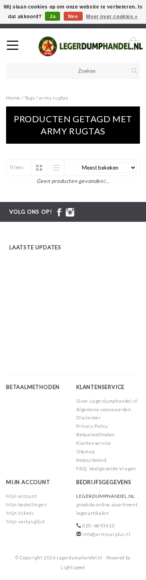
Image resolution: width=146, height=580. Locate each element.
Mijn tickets (20, 513)
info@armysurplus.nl (106, 534)
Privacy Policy (92, 426)
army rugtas (53, 98)
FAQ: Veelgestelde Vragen (106, 468)
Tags (30, 98)
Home (13, 98)
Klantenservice (93, 443)
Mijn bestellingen (26, 504)
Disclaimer (88, 417)
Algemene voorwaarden (103, 409)
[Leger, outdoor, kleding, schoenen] (91, 46)
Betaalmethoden (95, 434)
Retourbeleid (91, 460)
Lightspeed (73, 567)
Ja (52, 16)
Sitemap (85, 451)
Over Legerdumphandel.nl (106, 401)
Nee (73, 16)
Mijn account (21, 496)
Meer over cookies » (111, 16)
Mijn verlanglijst (25, 521)
